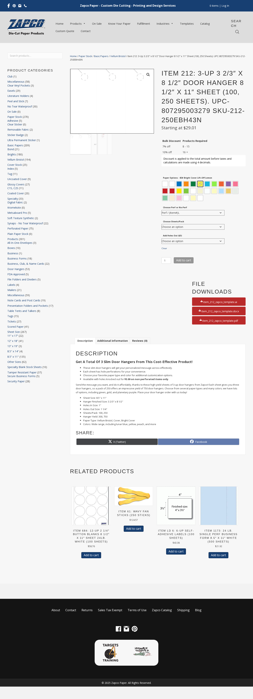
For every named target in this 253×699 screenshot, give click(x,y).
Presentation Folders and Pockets (27, 305)
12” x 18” (12, 341)
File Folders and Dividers (22, 279)
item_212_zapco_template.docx (220, 311)
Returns (87, 610)
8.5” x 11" (13, 356)
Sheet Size (13, 332)
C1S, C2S (12, 188)
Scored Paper (15, 326)
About (55, 610)
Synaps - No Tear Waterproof (25, 223)
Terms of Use (137, 610)
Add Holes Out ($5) (172, 235)
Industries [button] (163, 23)
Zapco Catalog (162, 610)
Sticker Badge (15, 135)
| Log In (224, 5)
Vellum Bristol (15, 159)
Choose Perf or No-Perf (175, 207)
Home (60, 23)
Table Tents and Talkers (21, 311)
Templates (187, 23)
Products (76, 23)
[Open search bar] (237, 32)
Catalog (205, 23)
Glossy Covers (15, 184)
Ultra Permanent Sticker (21, 140)
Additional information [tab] (112, 340)
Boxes (11, 248)
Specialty (12, 198)
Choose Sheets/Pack (173, 221)
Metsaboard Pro (17, 212)
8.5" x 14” (13, 351)
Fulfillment (143, 23)
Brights (11, 154)
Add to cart (183, 260)
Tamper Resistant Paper (21, 372)
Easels (11, 90)
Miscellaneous (15, 81)
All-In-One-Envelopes (19, 242)
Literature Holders (18, 96)
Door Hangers (15, 269)
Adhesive (12, 120)
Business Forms (17, 258)
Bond (10, 149)
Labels (11, 285)
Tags (10, 316)
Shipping (183, 610)
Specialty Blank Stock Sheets (24, 367)
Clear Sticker (14, 124)
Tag (9, 174)
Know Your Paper (119, 23)
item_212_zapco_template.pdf (220, 320)
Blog (198, 610)
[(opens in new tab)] (110, 652)
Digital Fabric (15, 202)
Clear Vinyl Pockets (18, 85)
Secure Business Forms (21, 376)
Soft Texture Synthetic (20, 218)
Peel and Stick (15, 101)
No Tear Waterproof (19, 106)
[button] (148, 74)
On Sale (97, 23)
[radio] (165, 184)
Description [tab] (85, 340)
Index (10, 168)
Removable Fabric (18, 129)
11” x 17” (12, 335)
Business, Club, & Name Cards (25, 263)
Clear (164, 248)
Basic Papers (15, 145)
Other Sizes (14, 362)
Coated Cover (15, 193)
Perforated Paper (17, 228)
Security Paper (16, 381)
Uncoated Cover (17, 179)
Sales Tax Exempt (110, 610)
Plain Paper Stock (17, 234)
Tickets (11, 321)
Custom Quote (65, 31)
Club (10, 76)
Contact (86, 31)
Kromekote (14, 207)
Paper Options (170, 178)
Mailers (11, 290)
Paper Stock (14, 117)
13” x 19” (12, 346)
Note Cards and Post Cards (23, 300)
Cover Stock (14, 165)
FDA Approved (16, 274)
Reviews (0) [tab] (139, 340)
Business (12, 253)
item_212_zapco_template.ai (220, 302)
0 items (214, 5)
